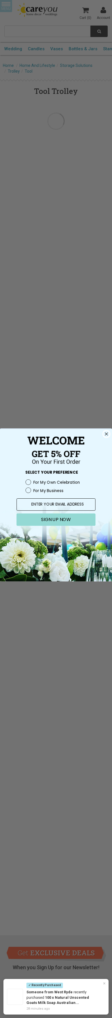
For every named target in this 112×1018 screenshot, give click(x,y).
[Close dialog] (106, 434)
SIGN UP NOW (56, 519)
